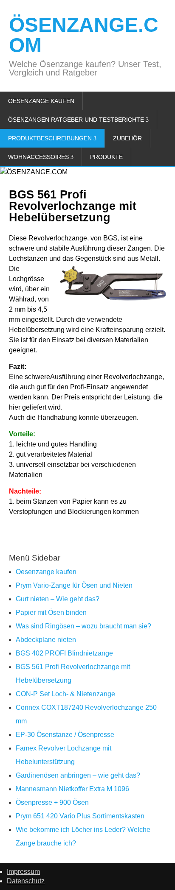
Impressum (23, 871)
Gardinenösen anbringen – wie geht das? (78, 775)
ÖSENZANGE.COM (83, 35)
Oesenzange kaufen (41, 101)
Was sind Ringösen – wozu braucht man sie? (83, 626)
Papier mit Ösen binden (51, 612)
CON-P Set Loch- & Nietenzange (65, 693)
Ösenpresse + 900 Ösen (52, 802)
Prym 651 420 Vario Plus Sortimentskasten (80, 816)
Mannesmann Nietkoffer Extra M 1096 (72, 788)
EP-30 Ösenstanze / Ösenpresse (65, 734)
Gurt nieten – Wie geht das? (57, 599)
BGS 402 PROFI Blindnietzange (64, 653)
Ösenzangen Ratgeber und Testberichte (76, 119)
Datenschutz (26, 880)
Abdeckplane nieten (46, 639)
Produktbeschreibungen (50, 138)
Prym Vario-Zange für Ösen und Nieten (74, 585)
